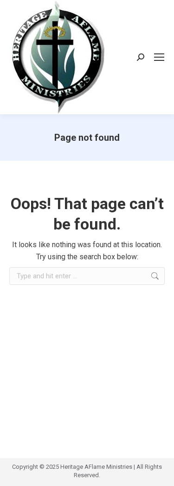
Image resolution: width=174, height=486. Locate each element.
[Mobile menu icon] (159, 57)
